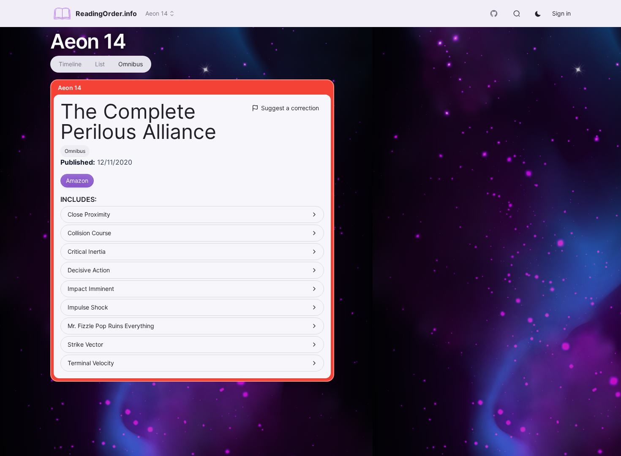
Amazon (77, 180)
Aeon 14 (69, 87)
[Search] (516, 13)
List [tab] (100, 64)
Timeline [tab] (70, 64)
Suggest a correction (290, 107)
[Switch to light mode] (537, 13)
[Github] (494, 13)
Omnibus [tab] (130, 64)
